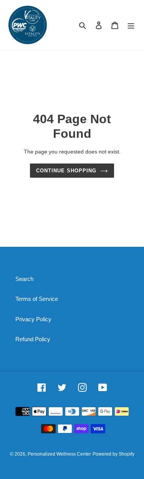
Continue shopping (66, 170)
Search (24, 279)
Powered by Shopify (113, 454)
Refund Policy (32, 339)
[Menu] (131, 25)
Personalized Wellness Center (59, 454)
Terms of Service (36, 299)
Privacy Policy (33, 319)
